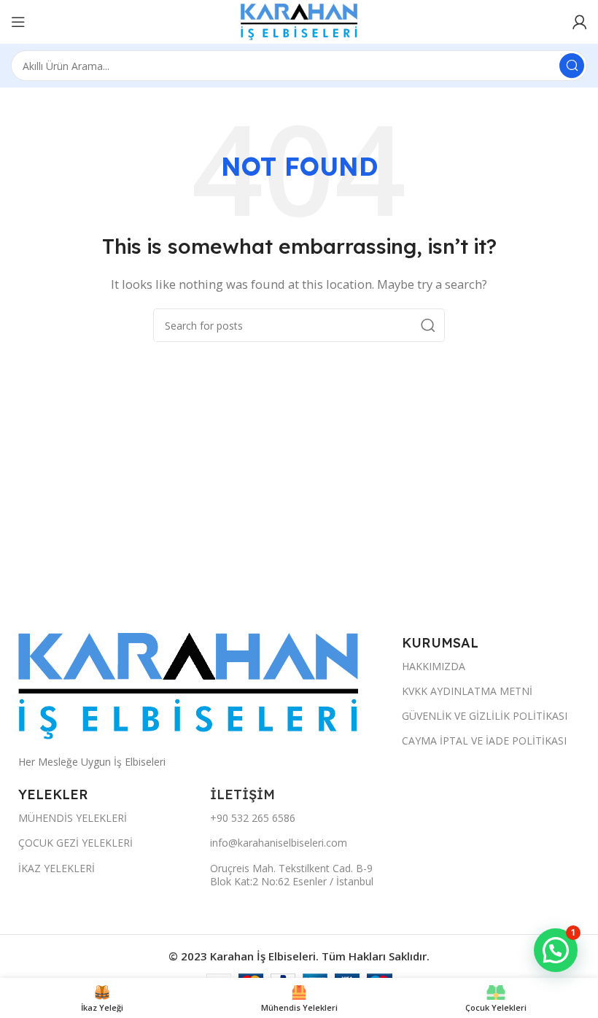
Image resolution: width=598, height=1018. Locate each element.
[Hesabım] (579, 21)
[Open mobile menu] (18, 21)
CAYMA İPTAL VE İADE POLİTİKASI (484, 740)
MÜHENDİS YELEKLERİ (72, 818)
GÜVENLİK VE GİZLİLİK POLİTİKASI (484, 716)
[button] (556, 950)
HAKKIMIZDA (433, 666)
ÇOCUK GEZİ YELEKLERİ (75, 843)
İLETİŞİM (244, 794)
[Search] (571, 65)
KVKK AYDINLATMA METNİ (467, 691)
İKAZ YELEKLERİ (56, 868)
